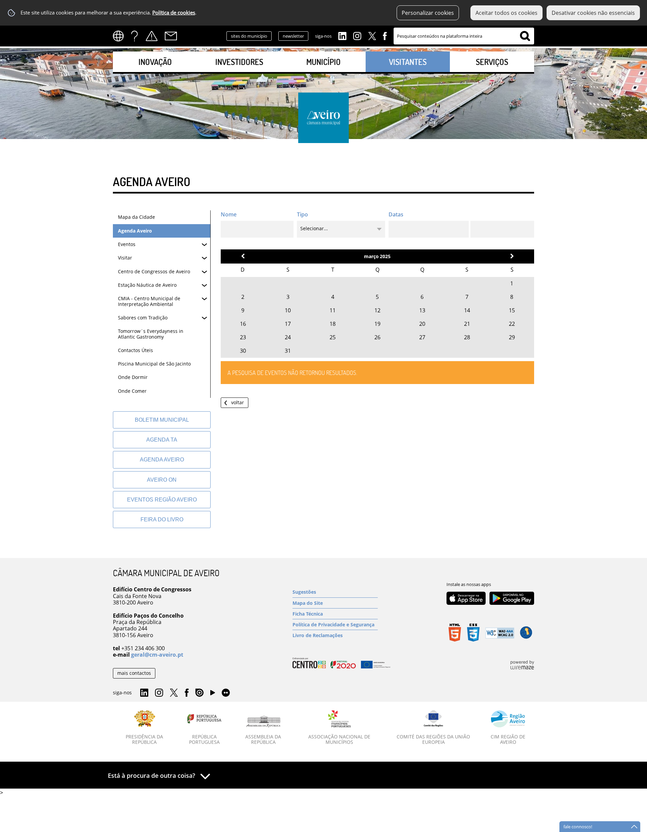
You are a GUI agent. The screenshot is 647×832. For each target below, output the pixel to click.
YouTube (212, 694)
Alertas (151, 36)
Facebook (385, 35)
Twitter (372, 35)
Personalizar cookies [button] (428, 12)
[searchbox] (464, 36)
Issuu (199, 693)
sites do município (249, 36)
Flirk (226, 693)
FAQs (134, 36)
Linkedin (342, 35)
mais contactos (134, 673)
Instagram (357, 35)
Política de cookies (173, 12)
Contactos (171, 36)
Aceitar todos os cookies (506, 12)
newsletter (293, 36)
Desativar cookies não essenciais (593, 12)
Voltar (237, 402)
